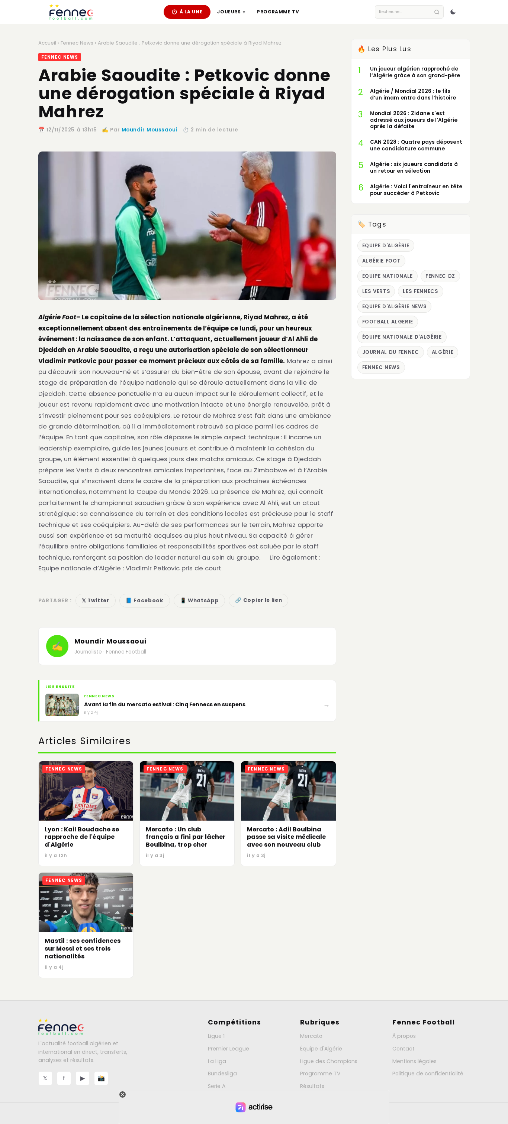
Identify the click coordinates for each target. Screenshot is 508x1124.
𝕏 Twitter (95, 600)
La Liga (217, 1061)
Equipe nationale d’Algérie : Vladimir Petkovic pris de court (129, 568)
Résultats (312, 1086)
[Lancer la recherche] (437, 12)
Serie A (216, 1086)
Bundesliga (222, 1073)
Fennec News (77, 42)
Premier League (228, 1048)
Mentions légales (414, 1061)
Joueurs (231, 12)
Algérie (443, 352)
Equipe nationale (387, 276)
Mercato (311, 1036)
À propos (404, 1036)
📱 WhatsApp (199, 600)
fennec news (381, 367)
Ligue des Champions (328, 1061)
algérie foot (381, 260)
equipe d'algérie (386, 245)
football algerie (388, 321)
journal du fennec (390, 352)
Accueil (47, 42)
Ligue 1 (216, 1036)
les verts (376, 291)
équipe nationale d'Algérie (402, 337)
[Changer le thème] (453, 11)
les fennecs (420, 291)
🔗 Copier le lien (258, 600)
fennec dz (440, 276)
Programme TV (278, 12)
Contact (403, 1048)
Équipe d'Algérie (321, 1048)
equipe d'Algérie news (394, 306)
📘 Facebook (145, 600)
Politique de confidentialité (427, 1073)
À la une (191, 12)
